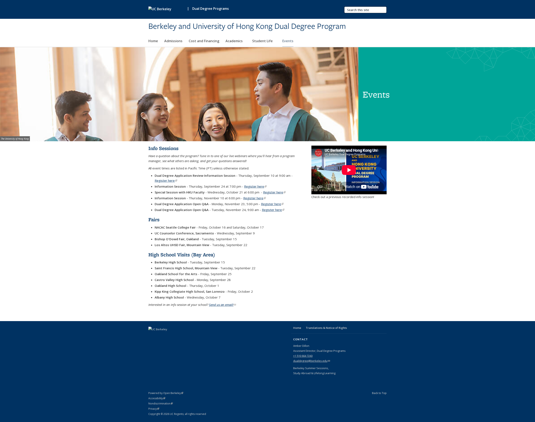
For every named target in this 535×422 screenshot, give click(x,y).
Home (153, 41)
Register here (166, 180)
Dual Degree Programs (210, 8)
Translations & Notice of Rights (326, 328)
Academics (234, 41)
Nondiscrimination (160, 403)
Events (287, 41)
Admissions (173, 41)
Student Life (263, 41)
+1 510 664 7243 (303, 356)
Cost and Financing (204, 41)
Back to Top (379, 393)
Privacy (153, 409)
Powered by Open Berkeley (165, 393)
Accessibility (156, 398)
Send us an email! (222, 305)
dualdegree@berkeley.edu (311, 361)
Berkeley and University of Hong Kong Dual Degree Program (247, 27)
